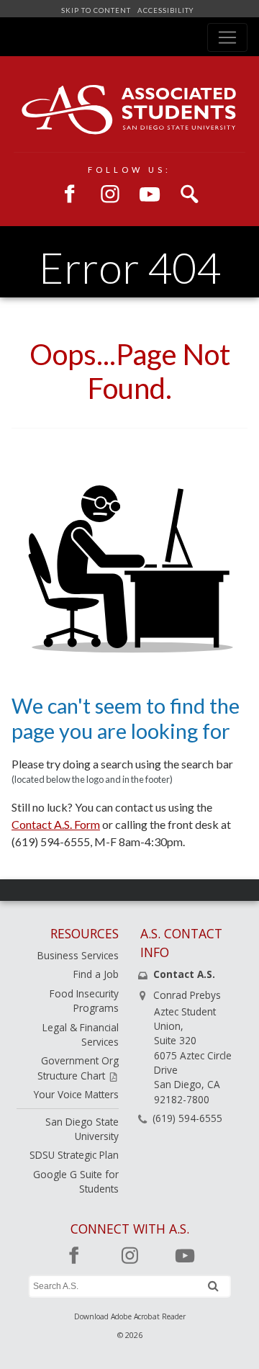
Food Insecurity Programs (84, 1001)
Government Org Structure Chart (78, 1068)
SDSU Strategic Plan (74, 1155)
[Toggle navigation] (227, 37)
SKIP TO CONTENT (97, 10)
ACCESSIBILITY (164, 10)
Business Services (78, 955)
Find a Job (96, 974)
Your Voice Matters (76, 1094)
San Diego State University (82, 1129)
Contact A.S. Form (56, 824)
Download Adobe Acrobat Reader (130, 1316)
